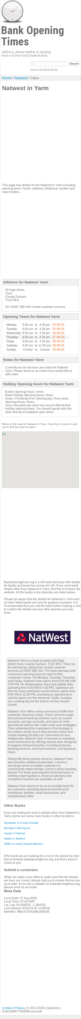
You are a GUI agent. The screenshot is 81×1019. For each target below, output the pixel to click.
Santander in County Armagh (21, 822)
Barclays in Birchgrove (17, 828)
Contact (7, 1008)
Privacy (20, 1008)
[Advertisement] (40, 138)
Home (7, 78)
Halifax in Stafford (14, 838)
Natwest (21, 78)
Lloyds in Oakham (14, 833)
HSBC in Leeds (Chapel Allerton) (23, 843)
